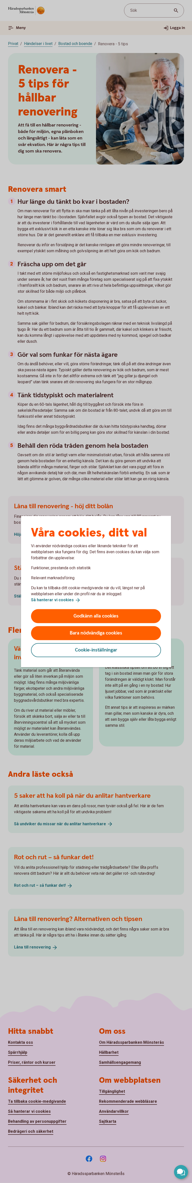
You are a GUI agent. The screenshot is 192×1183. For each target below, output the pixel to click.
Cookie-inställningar (96, 650)
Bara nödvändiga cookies (96, 633)
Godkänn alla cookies (96, 616)
